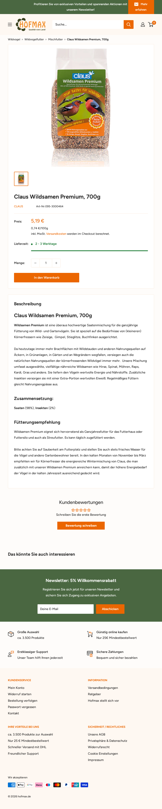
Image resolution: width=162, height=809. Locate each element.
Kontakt (13, 713)
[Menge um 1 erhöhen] (56, 263)
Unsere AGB (96, 734)
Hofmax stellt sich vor (103, 700)
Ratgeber (94, 694)
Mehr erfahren (141, 6)
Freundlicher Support (23, 753)
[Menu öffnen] (10, 24)
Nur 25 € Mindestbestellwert (28, 741)
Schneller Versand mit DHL (27, 747)
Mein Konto (16, 688)
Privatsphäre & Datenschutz (107, 741)
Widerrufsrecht (99, 747)
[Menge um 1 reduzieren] (35, 263)
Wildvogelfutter (34, 39)
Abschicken (110, 609)
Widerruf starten (19, 694)
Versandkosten (56, 234)
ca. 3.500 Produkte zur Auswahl (30, 734)
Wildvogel (14, 39)
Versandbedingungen (103, 688)
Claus (18, 206)
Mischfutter (55, 39)
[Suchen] (129, 24)
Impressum (96, 760)
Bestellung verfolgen (22, 700)
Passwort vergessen (22, 707)
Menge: (19, 263)
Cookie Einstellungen (103, 753)
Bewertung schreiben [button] (81, 525)
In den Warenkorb (46, 277)
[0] (150, 24)
